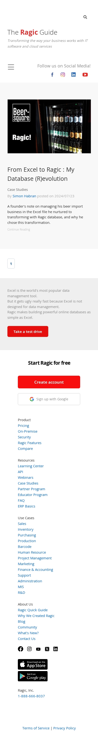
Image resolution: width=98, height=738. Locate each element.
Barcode (24, 546)
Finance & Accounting (35, 569)
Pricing (23, 425)
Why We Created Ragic (36, 615)
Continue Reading (18, 229)
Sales (22, 523)
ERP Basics (26, 506)
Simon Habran (24, 195)
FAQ (21, 500)
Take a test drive (28, 331)
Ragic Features (29, 442)
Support (24, 575)
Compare (25, 448)
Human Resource (32, 552)
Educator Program (33, 494)
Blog (21, 621)
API (20, 471)
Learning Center (31, 465)
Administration (30, 580)
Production (27, 540)
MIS (21, 586)
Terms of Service (35, 728)
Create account (49, 382)
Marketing (26, 563)
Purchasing (27, 535)
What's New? (28, 632)
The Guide (32, 32)
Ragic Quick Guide (33, 609)
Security (24, 437)
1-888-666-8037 (31, 696)
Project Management (35, 558)
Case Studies (17, 189)
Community (27, 627)
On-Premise (27, 431)
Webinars (25, 477)
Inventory (26, 529)
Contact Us (26, 638)
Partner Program (31, 488)
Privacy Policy (64, 728)
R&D (21, 592)
